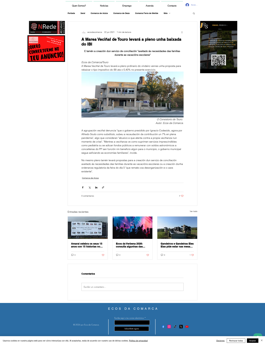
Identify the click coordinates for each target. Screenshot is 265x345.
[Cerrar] (261, 340)
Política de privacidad (138, 340)
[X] (181, 326)
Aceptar (252, 340)
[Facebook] (163, 326)
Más (166, 13)
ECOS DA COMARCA (133, 308)
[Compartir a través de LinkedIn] (96, 187)
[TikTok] (175, 326)
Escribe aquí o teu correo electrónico (129, 318)
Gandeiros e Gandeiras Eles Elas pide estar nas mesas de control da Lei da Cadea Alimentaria (177, 245)
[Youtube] (187, 326)
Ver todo (193, 211)
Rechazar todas (236, 340)
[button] (194, 13)
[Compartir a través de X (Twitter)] (89, 187)
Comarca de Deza (121, 13)
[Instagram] (169, 326)
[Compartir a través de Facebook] (82, 187)
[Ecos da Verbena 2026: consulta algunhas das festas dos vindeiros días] (133, 228)
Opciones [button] (220, 340)
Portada (71, 13)
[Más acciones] (182, 32)
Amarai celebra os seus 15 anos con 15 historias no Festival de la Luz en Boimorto (86, 245)
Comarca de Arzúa (99, 13)
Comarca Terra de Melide (146, 13)
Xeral (82, 13)
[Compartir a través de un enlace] (103, 187)
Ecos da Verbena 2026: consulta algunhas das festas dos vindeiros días (131, 245)
